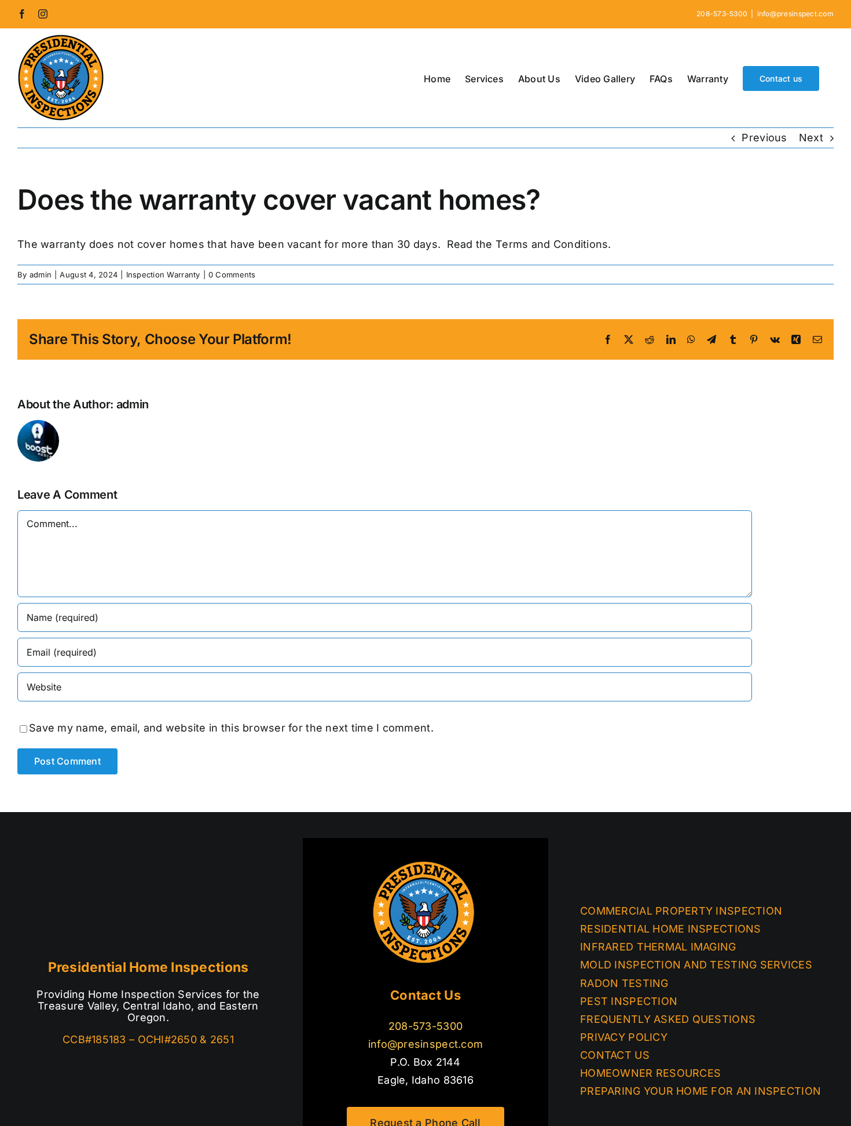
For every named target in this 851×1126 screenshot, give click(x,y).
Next (811, 137)
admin (41, 274)
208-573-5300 (425, 1026)
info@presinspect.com (795, 13)
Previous (764, 137)
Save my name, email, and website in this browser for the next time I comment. (231, 728)
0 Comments (232, 274)
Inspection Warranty (163, 274)
